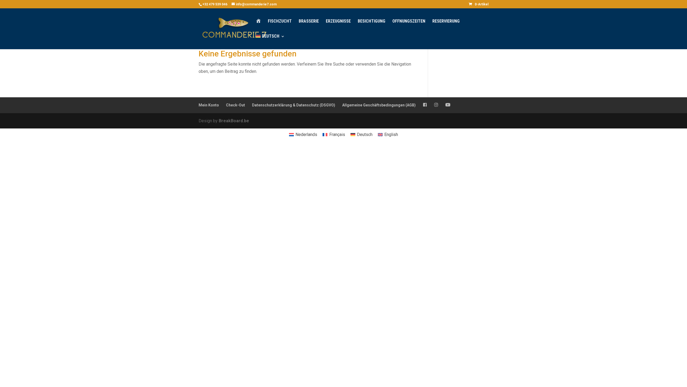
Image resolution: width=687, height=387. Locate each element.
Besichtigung (371, 21)
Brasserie (309, 21)
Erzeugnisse (338, 21)
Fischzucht (280, 21)
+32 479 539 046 (214, 4)
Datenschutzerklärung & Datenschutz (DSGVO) (293, 105)
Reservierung (446, 21)
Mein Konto (209, 105)
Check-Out (235, 105)
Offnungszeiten (408, 21)
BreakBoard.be (234, 120)
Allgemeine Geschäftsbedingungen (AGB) (379, 105)
